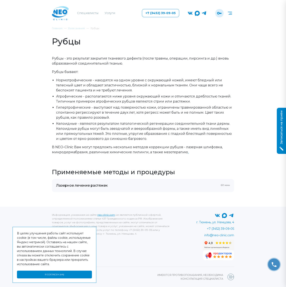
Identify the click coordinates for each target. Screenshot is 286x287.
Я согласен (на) (54, 274)
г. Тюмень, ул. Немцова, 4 (215, 222)
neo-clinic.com (106, 214)
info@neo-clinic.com (219, 235)
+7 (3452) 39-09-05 (161, 13)
